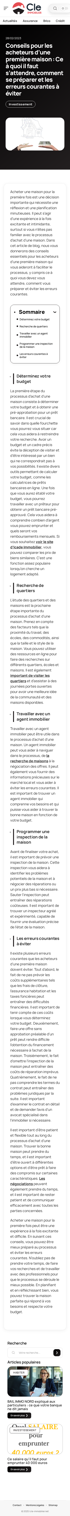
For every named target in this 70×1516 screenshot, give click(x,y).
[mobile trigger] (7, 8)
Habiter (19, 1372)
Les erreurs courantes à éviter (34, 355)
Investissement (20, 104)
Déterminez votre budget (35, 319)
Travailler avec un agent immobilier (34, 335)
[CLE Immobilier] (27, 8)
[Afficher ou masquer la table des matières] (50, 312)
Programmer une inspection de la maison (36, 345)
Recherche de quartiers (34, 326)
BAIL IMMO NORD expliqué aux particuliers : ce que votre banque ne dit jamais (34, 1405)
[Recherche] (55, 8)
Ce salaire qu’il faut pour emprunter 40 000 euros (27, 1461)
